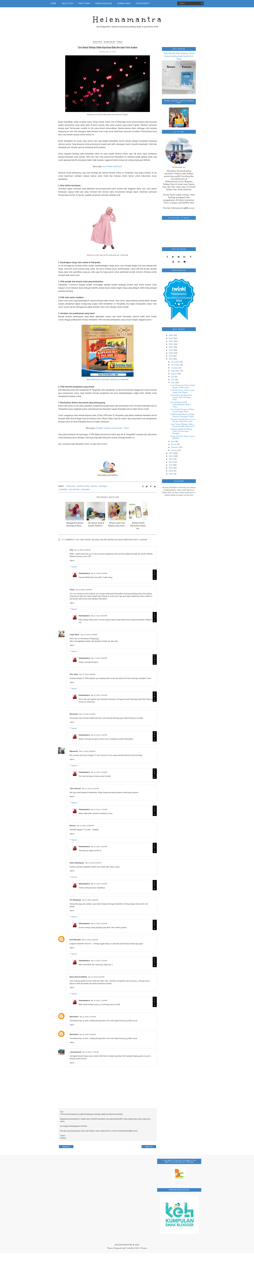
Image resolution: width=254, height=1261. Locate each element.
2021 (171, 350)
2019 (171, 356)
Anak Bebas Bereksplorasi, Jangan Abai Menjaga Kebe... (181, 397)
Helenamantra (128, 19)
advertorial (97, 42)
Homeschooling (103, 3)
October (175, 368)
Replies (74, 566)
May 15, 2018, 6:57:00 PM (99, 573)
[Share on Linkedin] (154, 486)
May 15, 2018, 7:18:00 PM (99, 847)
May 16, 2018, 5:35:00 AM (88, 1017)
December (175, 362)
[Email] (184, 261)
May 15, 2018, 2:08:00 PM (90, 900)
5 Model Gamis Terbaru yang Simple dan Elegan (182, 391)
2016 (171, 456)
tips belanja (74, 489)
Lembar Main (123, 3)
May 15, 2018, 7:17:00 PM (99, 809)
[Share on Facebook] (143, 486)
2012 (171, 462)
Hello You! (67, 3)
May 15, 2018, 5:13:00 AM (89, 635)
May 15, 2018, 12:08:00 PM (85, 826)
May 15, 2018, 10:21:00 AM (90, 788)
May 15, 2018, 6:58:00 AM (87, 674)
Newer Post (66, 1146)
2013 (171, 459)
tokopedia (85, 489)
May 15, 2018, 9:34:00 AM (87, 751)
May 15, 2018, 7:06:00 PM (99, 616)
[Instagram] (178, 257)
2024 (171, 341)
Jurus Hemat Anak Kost (112, 166)
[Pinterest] (190, 257)
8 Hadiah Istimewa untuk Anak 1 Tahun (112, 428)
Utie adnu (74, 674)
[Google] (184, 257)
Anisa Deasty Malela (78, 977)
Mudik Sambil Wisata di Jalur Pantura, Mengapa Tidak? (182, 415)
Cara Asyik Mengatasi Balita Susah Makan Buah (182, 410)
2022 (171, 347)
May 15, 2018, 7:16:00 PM (99, 772)
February (175, 447)
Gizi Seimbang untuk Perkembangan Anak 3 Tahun (181, 404)
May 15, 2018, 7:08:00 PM (99, 658)
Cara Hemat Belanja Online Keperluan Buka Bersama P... (183, 425)
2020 (171, 353)
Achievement (142, 3)
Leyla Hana (75, 634)
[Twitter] (172, 257)
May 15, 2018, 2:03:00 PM (93, 863)
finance (119, 42)
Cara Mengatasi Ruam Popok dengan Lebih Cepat (183, 386)
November (175, 365)
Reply (72, 560)
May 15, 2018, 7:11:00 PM (99, 735)
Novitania (74, 714)
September (175, 371)
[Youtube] (173, 261)
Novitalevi (74, 1016)
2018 (171, 359)
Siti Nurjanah (75, 900)
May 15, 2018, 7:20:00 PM (99, 884)
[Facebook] (167, 257)
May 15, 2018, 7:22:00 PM (99, 923)
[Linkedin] (178, 261)
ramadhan (63, 489)
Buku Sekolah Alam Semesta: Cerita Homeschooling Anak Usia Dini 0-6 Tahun (179, 56)
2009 (171, 471)
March (174, 444)
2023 (171, 344)
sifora (72, 589)
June (173, 380)
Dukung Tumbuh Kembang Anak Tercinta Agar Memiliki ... (181, 431)
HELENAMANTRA (124, 1245)
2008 (171, 474)
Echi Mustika (75, 939)
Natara (73, 825)
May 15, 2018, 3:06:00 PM (90, 940)
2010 (171, 468)
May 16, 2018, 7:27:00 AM (90, 1052)
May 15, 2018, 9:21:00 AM (87, 714)
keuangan (103, 486)
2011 (171, 465)
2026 (171, 335)
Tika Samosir (75, 788)
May (173, 383)
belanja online (109, 42)
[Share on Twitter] (146, 486)
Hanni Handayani (77, 863)
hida (71, 550)
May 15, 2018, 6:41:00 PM (96, 977)
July (173, 377)
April (173, 442)
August (174, 374)
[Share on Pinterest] (150, 486)
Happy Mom (84, 3)
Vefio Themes (141, 1248)
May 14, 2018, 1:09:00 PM (82, 550)
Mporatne (74, 751)
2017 (171, 453)
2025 (171, 338)
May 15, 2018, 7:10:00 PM (99, 695)
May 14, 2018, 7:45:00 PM (84, 590)
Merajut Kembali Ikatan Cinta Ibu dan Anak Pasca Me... (183, 420)
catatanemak (75, 1052)
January (174, 450)
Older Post (149, 1146)
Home (53, 3)
